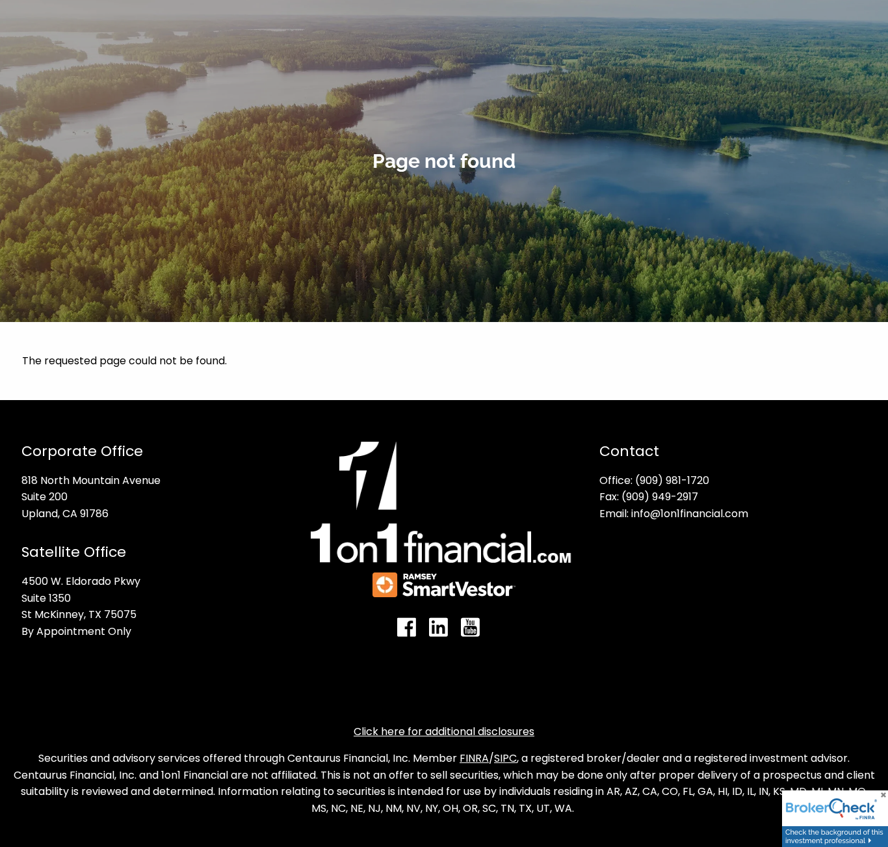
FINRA (474, 758)
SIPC (505, 758)
